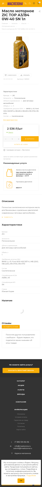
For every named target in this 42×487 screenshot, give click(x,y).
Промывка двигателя (24, 182)
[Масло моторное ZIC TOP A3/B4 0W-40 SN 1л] (21, 52)
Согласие (21, 423)
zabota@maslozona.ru (22, 448)
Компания (21, 402)
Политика (21, 426)
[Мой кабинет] (34, 3)
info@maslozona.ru (23, 446)
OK (21, 481)
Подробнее (31, 476)
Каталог (21, 381)
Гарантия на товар (21, 420)
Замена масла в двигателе (26, 170)
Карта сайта (21, 429)
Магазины (21, 414)
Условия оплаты (21, 417)
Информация (21, 409)
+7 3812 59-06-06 (21, 442)
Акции (21, 385)
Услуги (21, 390)
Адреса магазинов (23, 453)
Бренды (21, 394)
